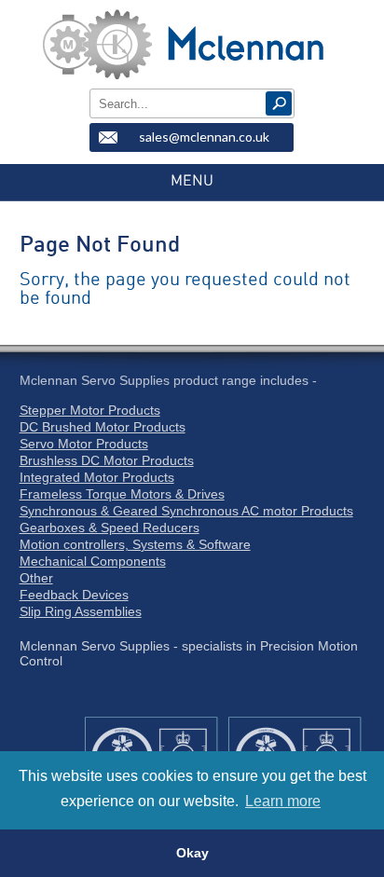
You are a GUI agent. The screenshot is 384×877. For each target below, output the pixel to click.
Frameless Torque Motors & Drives (122, 493)
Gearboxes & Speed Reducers (109, 527)
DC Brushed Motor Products (102, 426)
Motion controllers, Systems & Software (135, 544)
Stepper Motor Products (90, 410)
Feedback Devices (74, 594)
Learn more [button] (283, 801)
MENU (192, 180)
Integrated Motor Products (97, 477)
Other (36, 577)
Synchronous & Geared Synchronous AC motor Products (186, 510)
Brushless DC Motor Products (107, 460)
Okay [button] (192, 852)
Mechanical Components (93, 561)
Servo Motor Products (84, 443)
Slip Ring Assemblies (81, 611)
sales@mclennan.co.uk (204, 136)
